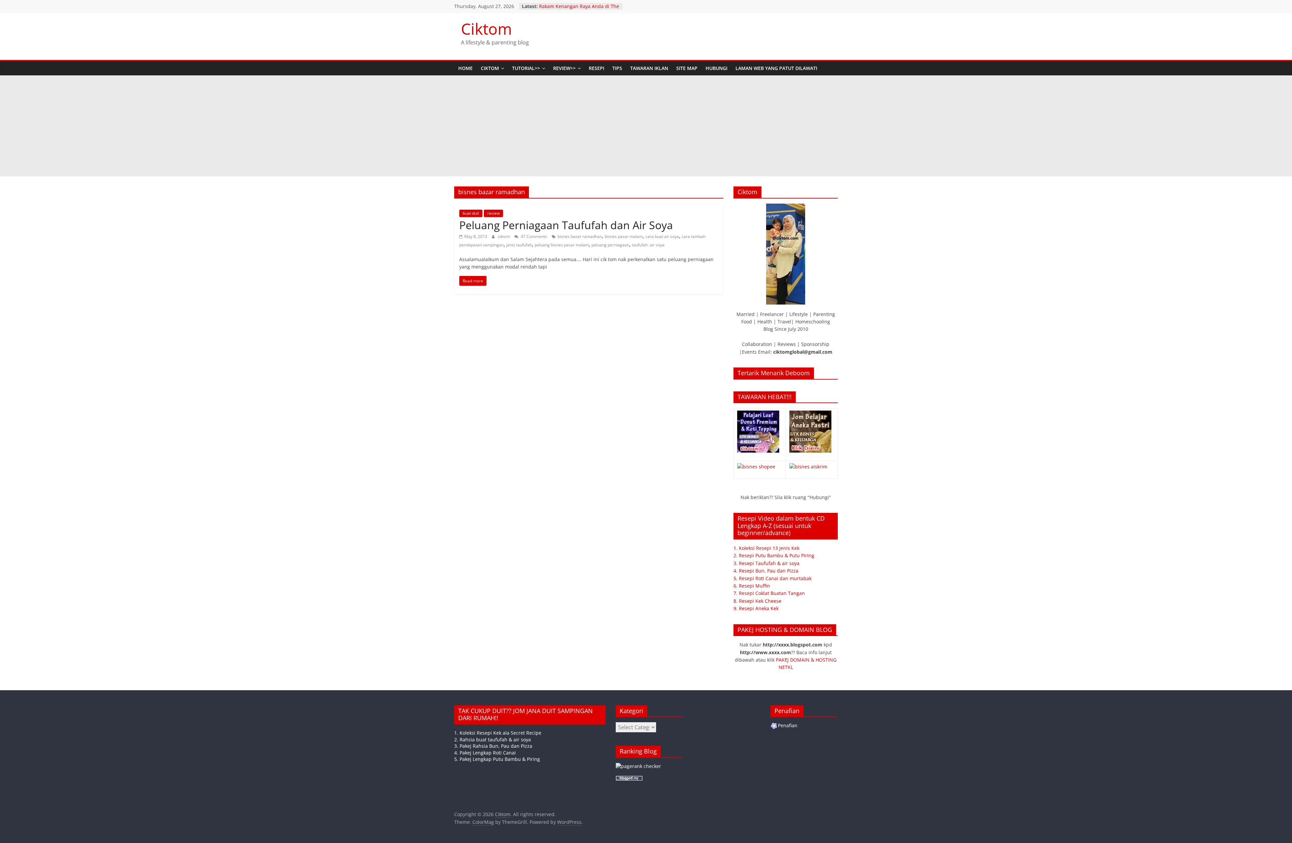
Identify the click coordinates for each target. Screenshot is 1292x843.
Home (465, 68)
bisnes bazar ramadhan (580, 236)
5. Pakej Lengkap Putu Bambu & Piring (497, 759)
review (493, 213)
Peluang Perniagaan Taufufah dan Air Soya (566, 225)
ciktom (504, 236)
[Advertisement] (646, 126)
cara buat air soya (662, 236)
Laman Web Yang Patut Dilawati (776, 68)
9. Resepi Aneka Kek (756, 608)
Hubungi (716, 68)
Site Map (686, 68)
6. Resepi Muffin (751, 586)
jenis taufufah (519, 245)
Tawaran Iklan (649, 68)
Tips (617, 68)
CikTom (490, 68)
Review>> (564, 68)
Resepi (596, 68)
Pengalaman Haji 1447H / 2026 (573, 6)
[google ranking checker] (638, 766)
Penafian (787, 725)
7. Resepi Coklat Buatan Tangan (769, 593)
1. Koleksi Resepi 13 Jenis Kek (766, 548)
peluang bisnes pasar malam (562, 245)
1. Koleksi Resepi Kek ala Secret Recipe (497, 733)
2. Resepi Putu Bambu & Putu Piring (773, 555)
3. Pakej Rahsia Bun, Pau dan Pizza (493, 746)
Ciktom (486, 28)
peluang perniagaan (610, 245)
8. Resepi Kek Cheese (757, 601)
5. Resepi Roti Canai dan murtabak (772, 578)
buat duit (471, 213)
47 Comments (533, 236)
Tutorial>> (526, 68)
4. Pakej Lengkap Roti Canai (485, 752)
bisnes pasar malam (624, 236)
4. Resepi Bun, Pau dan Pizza (765, 570)
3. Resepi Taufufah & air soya (766, 563)
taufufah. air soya (648, 245)
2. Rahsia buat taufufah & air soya (492, 739)
